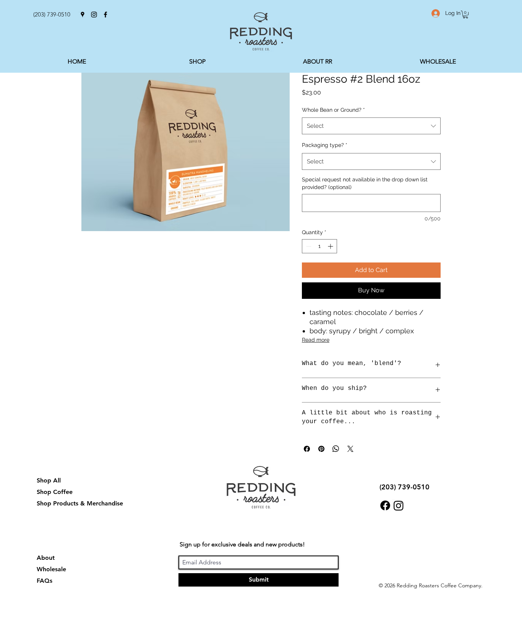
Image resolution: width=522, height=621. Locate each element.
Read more (315, 340)
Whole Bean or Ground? (333, 110)
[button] (465, 14)
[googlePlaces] (82, 14)
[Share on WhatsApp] (335, 448)
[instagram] (94, 14)
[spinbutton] (319, 246)
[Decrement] (308, 246)
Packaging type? (324, 145)
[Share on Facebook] (306, 448)
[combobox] (371, 125)
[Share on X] (350, 448)
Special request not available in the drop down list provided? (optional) (365, 183)
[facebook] (105, 14)
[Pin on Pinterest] (321, 448)
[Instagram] (398, 505)
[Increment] (331, 246)
